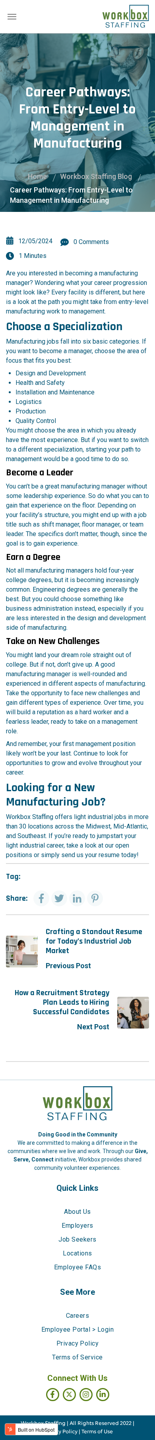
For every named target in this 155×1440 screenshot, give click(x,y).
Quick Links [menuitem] (77, 1188)
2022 (126, 1424)
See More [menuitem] (77, 1292)
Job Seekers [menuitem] (77, 1239)
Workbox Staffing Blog (96, 176)
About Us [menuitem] (77, 1211)
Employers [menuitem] (77, 1225)
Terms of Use (97, 1432)
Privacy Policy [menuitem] (77, 1343)
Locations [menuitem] (77, 1253)
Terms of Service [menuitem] (77, 1357)
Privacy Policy (60, 1432)
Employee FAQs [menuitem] (77, 1267)
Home (37, 176)
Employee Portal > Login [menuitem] (77, 1329)
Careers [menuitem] (77, 1315)
